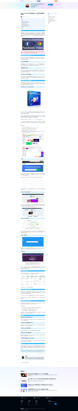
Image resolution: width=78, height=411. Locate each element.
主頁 (21, 10)
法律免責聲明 (26, 408)
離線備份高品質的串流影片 (40, 174)
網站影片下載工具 (32, 132)
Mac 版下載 (37, 127)
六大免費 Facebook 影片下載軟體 (25, 22)
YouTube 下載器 (33, 119)
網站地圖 (43, 408)
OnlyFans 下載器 (41, 131)
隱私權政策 (34, 408)
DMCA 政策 (29, 408)
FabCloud (22, 404)
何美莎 (23, 16)
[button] (56, 1)
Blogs (22, 10)
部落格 (28, 404)
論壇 (28, 403)
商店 (21, 402)
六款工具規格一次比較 (23, 23)
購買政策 (36, 408)
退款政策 (38, 408)
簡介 (21, 20)
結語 (21, 28)
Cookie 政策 (41, 408)
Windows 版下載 (33, 127)
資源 (28, 402)
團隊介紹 (36, 402)
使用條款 (31, 408)
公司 (35, 403)
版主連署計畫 (36, 404)
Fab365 (21, 403)
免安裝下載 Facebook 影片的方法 (25, 21)
